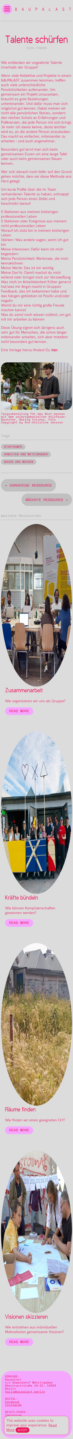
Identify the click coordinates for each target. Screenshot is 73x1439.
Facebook (12, 1401)
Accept (22, 1430)
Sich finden (37, 48)
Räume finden (20, 1109)
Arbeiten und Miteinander (26, 454)
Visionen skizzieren (26, 1316)
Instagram (13, 1404)
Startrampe (13, 446)
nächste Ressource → (47, 500)
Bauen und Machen (18, 461)
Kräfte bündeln (21, 897)
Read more (19, 711)
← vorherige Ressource (28, 485)
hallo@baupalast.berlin (25, 1391)
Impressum (13, 1415)
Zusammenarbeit (24, 690)
